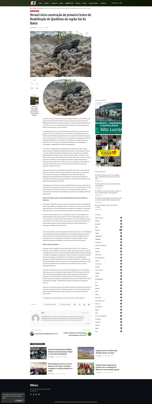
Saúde (96, 313)
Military (34, 385)
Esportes (97, 260)
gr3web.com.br (93, 402)
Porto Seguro (98, 297)
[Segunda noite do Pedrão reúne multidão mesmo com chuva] (86, 353)
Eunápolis (97, 267)
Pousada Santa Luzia (100, 300)
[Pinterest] (32, 88)
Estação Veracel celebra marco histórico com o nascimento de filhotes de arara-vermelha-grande (107, 367)
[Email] (37, 88)
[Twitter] (114, 3)
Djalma (34, 27)
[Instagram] (116, 3)
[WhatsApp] (79, 305)
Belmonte (97, 230)
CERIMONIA (97, 239)
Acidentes (97, 221)
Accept (19, 400)
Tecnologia (97, 322)
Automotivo (97, 224)
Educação (97, 251)
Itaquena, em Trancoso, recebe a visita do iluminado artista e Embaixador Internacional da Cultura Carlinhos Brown (107, 176)
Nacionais (97, 288)
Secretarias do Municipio (100, 316)
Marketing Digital (99, 279)
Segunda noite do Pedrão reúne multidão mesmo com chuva (106, 351)
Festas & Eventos (99, 270)
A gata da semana (99, 218)
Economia (97, 248)
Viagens (97, 328)
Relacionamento (99, 306)
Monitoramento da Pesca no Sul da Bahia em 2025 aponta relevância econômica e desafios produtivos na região (60, 367)
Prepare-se (97, 303)
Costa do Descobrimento (100, 245)
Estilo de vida (98, 264)
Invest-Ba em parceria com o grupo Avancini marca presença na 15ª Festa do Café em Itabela (34, 111)
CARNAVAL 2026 (98, 236)
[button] (97, 118)
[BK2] (33, 3)
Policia (96, 291)
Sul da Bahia (34, 11)
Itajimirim (97, 273)
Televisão (97, 325)
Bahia (96, 227)
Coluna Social (98, 242)
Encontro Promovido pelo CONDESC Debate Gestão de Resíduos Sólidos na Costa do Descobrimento (60, 351)
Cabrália (97, 233)
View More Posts (84, 312)
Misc (96, 282)
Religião (97, 310)
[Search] (121, 3)
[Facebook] (112, 3)
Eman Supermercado (99, 257)
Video (96, 331)
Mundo (96, 285)
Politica (97, 294)
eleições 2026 (98, 254)
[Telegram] (84, 305)
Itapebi (96, 276)
